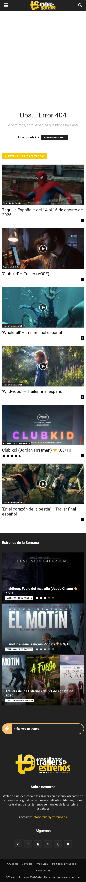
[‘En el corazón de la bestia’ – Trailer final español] (43, 484)
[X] (58, 844)
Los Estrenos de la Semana (20, 700)
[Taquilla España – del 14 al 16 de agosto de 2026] (43, 185)
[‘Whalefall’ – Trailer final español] (43, 307)
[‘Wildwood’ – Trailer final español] (43, 366)
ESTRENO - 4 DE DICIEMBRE (16, 443)
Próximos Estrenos (26, 728)
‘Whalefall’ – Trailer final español (32, 332)
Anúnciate (12, 863)
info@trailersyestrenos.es (50, 817)
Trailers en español (12, 325)
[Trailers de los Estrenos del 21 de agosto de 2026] (43, 680)
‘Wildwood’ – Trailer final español (32, 391)
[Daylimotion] (18, 843)
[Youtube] (68, 844)
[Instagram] (38, 844)
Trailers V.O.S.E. (11, 267)
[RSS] (48, 844)
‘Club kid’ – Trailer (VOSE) (25, 273)
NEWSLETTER (43, 870)
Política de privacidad (64, 863)
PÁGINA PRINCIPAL (54, 137)
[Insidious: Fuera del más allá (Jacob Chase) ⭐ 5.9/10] (43, 577)
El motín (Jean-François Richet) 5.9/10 (37, 644)
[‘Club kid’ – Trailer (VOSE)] (43, 248)
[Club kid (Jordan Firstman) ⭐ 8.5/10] (43, 425)
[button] (80, 5)
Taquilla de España (12, 203)
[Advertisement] (43, 56)
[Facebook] (28, 844)
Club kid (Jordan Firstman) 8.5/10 (36, 450)
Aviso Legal (42, 863)
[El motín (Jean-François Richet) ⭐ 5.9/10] (43, 629)
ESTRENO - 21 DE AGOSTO (19, 597)
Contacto (27, 863)
